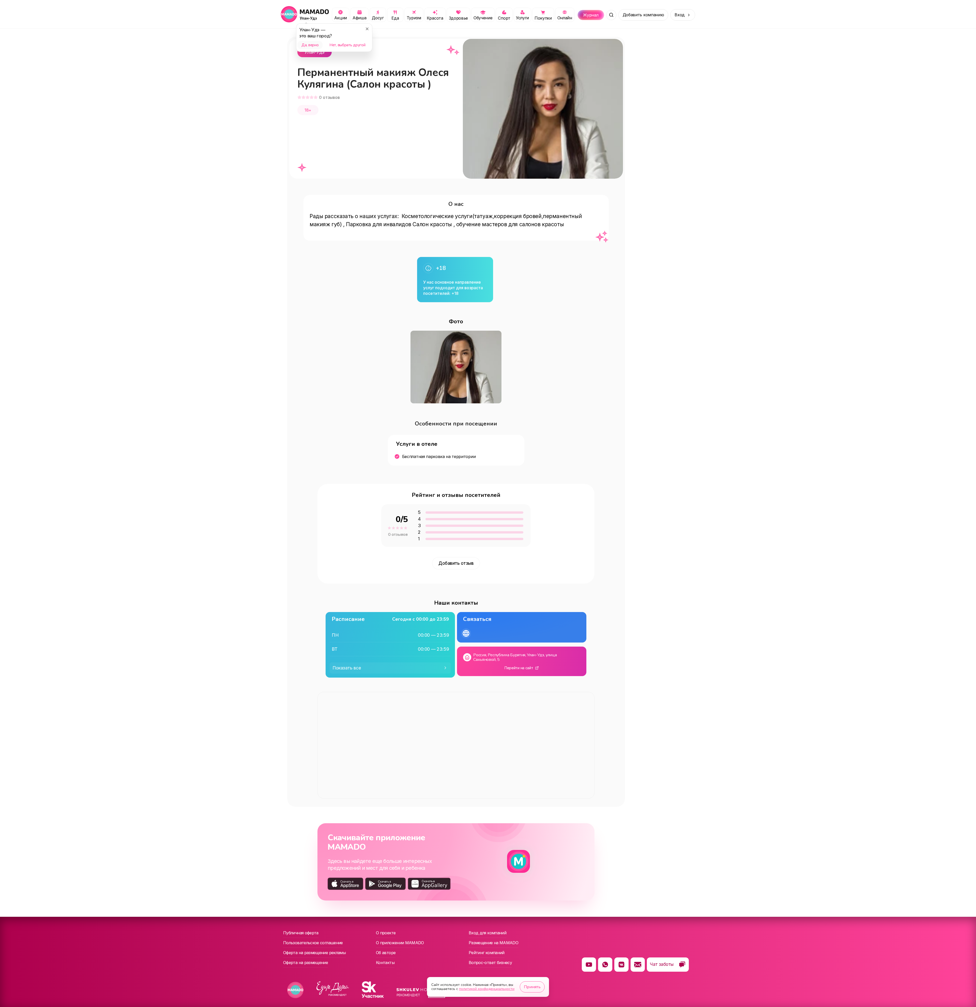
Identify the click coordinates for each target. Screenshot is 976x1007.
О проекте (385, 932)
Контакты (385, 962)
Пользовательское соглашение (313, 942)
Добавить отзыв (456, 563)
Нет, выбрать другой (347, 45)
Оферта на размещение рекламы (314, 952)
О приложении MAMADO (400, 942)
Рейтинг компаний (487, 952)
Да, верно (309, 45)
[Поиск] (611, 15)
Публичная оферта (300, 932)
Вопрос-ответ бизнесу (490, 962)
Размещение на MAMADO (493, 942)
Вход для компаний (487, 932)
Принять (532, 987)
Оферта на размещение (305, 962)
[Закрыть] (367, 29)
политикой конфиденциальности (486, 988)
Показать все (347, 667)
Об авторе (385, 952)
